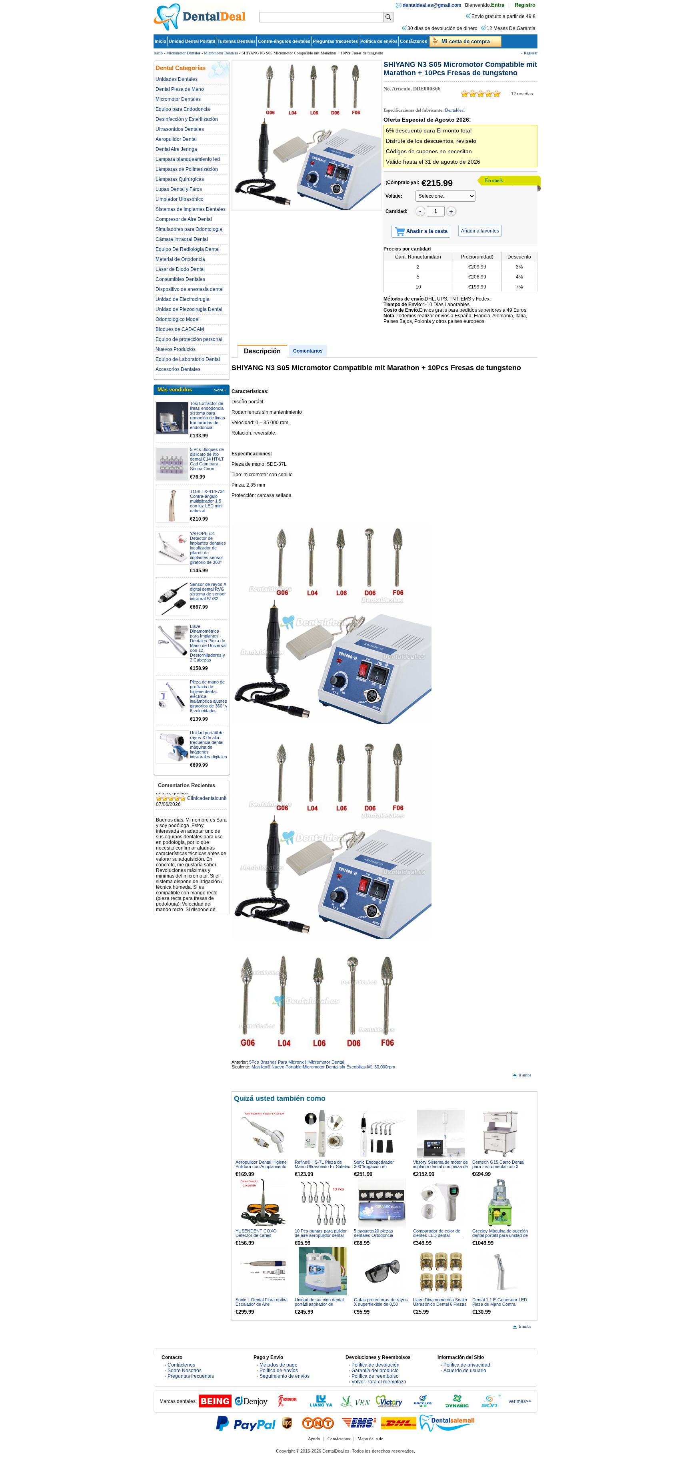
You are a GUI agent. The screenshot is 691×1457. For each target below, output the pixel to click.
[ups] (287, 1423)
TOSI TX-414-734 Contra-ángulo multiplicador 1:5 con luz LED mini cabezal (207, 501)
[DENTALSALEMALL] (447, 1423)
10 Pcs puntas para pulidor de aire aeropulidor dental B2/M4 (321, 1235)
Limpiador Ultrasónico (180, 199)
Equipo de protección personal (189, 339)
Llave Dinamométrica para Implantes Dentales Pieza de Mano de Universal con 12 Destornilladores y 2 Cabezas (208, 643)
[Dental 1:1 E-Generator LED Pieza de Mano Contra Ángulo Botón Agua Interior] (500, 1271)
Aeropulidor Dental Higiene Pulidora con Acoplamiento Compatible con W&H (261, 1166)
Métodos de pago (279, 1365)
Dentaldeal (455, 110)
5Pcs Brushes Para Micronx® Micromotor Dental (296, 1062)
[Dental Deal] (200, 29)
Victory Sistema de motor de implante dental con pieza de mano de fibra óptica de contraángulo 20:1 (440, 1169)
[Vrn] (355, 1406)
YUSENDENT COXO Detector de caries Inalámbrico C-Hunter (256, 1235)
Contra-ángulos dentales (284, 41)
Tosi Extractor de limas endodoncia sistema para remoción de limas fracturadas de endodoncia (207, 415)
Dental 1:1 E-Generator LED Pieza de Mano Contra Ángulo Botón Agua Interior (499, 1304)
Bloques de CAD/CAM (180, 329)
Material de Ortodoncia (180, 259)
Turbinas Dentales (237, 41)
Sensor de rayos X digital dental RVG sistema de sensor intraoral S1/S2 (208, 591)
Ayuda (314, 1438)
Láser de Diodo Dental (180, 269)
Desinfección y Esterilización (187, 119)
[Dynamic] (457, 1406)
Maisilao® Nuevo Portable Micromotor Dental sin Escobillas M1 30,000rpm (323, 1066)
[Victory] (389, 1406)
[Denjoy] (251, 1406)
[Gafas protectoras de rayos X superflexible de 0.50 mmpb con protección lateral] (382, 1271)
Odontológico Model (178, 319)
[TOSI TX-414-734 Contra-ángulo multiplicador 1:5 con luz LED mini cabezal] (172, 506)
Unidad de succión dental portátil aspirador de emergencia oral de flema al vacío (321, 1306)
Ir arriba (525, 1075)
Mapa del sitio (370, 1438)
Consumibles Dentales (180, 279)
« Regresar (529, 53)
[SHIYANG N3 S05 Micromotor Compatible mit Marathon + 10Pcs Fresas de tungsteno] (307, 135)
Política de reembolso (375, 1376)
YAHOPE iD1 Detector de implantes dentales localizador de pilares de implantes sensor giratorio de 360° (208, 548)
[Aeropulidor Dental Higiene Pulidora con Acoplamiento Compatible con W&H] (263, 1133)
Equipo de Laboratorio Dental (188, 359)
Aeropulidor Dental (176, 139)
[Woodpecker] (287, 1406)
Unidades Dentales (177, 79)
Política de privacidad (466, 1365)
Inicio (160, 41)
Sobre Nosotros (185, 1370)
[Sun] (491, 1406)
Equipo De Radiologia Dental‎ (188, 249)
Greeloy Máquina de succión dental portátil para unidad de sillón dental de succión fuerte (500, 1238)
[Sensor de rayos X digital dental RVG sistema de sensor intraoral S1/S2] (172, 598)
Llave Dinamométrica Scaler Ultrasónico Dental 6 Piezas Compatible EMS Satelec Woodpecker (440, 1306)
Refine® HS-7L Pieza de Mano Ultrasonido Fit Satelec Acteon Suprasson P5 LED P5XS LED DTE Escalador (322, 1169)
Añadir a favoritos (480, 231)
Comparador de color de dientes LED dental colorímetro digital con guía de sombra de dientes (439, 1238)
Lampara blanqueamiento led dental (188, 159)
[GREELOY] (423, 1406)
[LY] (321, 1406)
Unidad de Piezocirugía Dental (189, 309)
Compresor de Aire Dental (184, 219)
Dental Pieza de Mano (180, 89)
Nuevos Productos (176, 349)
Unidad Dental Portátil (192, 41)
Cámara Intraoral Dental (182, 239)
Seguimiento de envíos (285, 1376)
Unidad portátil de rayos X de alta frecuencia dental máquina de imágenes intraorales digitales (208, 744)
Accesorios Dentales (178, 369)
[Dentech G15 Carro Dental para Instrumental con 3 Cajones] (500, 1133)
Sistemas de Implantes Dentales (191, 209)
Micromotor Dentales (183, 53)
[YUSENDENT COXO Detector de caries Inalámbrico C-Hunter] (263, 1202)
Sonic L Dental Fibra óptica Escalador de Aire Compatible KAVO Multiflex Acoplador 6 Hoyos (262, 1306)
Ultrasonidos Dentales (180, 129)
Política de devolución (375, 1365)
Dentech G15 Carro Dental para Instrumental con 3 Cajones (498, 1166)
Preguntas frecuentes (335, 41)
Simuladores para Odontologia (189, 229)
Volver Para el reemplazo (378, 1382)
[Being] (215, 1406)
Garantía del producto (375, 1370)
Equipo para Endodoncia (183, 109)
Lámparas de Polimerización (187, 169)
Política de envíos (378, 41)
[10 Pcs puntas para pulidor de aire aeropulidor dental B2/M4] (323, 1202)
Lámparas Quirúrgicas (180, 179)
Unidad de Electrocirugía (183, 299)
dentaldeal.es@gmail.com (432, 5)
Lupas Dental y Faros (179, 189)
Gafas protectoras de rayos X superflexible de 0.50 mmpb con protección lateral (381, 1304)
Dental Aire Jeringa (176, 149)
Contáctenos (413, 41)
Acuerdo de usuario (464, 1370)
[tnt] (318, 1423)
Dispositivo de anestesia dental (190, 289)
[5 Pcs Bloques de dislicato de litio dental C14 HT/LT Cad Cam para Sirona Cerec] (172, 464)
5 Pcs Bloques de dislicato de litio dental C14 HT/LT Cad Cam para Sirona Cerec (207, 459)
